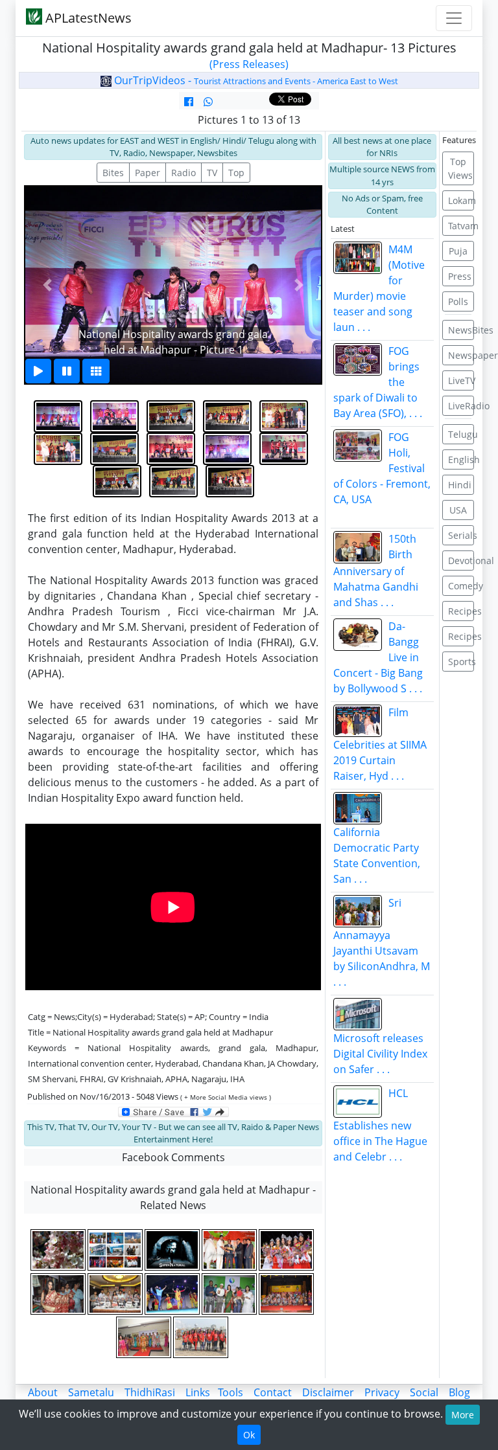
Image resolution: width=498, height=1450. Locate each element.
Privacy (381, 1392)
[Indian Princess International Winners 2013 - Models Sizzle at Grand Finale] (287, 1250)
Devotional (461, 560)
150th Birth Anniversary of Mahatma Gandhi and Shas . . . (375, 570)
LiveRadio (461, 406)
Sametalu (91, 1392)
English (461, 459)
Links (197, 1392)
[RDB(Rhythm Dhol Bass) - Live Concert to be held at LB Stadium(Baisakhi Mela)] (116, 1293)
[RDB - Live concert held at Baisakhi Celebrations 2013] (173, 1293)
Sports (461, 661)
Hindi (459, 485)
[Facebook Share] (188, 102)
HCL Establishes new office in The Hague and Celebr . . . (380, 1125)
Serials (461, 535)
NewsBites (461, 330)
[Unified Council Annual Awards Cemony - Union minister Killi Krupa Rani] (287, 1293)
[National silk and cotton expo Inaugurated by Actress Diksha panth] (59, 1293)
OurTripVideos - (255, 80)
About (43, 1392)
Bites (113, 172)
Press (459, 276)
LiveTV (461, 380)
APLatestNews (87, 18)
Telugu (461, 434)
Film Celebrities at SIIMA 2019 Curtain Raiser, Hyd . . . (380, 744)
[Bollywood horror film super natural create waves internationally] (173, 1250)
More (462, 1415)
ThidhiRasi (149, 1392)
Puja (458, 251)
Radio (183, 172)
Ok (249, 1435)
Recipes (461, 611)
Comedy (461, 586)
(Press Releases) (249, 64)
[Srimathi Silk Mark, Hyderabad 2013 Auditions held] (144, 1337)
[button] (47, 285)
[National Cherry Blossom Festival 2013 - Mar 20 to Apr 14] (59, 1250)
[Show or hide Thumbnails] (96, 371)
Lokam (461, 200)
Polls (458, 301)
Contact (273, 1392)
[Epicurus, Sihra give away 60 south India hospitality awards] (230, 1250)
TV (212, 172)
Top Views (460, 168)
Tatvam (461, 226)
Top (236, 172)
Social (424, 1392)
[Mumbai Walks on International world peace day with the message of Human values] (201, 1337)
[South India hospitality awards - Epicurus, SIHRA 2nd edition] (116, 1250)
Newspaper (461, 355)
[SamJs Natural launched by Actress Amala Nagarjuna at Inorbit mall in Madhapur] (230, 1293)
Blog (459, 1392)
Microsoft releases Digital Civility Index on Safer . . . (380, 1053)
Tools (230, 1392)
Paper (147, 172)
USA (458, 510)
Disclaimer (328, 1392)
